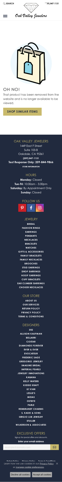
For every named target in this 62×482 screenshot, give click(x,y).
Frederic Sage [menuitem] (31, 357)
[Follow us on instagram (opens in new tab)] (40, 208)
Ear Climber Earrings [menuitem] (31, 283)
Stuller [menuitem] (31, 420)
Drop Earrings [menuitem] (31, 271)
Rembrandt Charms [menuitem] (31, 409)
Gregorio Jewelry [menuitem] (31, 361)
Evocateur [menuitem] (31, 353)
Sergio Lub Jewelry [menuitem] (31, 416)
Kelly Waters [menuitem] (31, 381)
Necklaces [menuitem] (31, 239)
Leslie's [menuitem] (31, 393)
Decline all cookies (20, 474)
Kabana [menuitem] (31, 377)
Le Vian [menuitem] (31, 389)
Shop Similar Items (22, 111)
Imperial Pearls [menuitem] (31, 369)
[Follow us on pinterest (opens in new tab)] (22, 208)
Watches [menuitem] (31, 247)
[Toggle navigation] (5, 16)
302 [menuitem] (31, 329)
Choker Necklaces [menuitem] (31, 287)
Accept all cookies (42, 474)
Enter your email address (31, 441)
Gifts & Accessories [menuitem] (31, 251)
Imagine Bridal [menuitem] (30, 365)
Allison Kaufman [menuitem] (31, 333)
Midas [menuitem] (31, 397)
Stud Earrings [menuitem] (31, 267)
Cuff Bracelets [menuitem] (31, 279)
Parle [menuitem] (31, 405)
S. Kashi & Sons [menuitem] (31, 413)
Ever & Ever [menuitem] (31, 349)
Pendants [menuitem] (31, 235)
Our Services (31, 304)
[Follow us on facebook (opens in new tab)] (31, 208)
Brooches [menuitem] (30, 263)
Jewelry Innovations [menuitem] (31, 373)
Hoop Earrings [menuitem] (31, 275)
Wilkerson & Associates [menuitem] (31, 424)
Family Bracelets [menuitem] (31, 255)
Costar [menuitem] (31, 341)
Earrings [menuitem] (31, 231)
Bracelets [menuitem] (31, 243)
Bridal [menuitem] (31, 224)
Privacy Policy (31, 312)
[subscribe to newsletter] (54, 447)
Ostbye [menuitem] (31, 401)
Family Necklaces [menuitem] (31, 259)
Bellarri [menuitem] (31, 337)
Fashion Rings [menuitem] (31, 228)
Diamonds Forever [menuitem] (31, 345)
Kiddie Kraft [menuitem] (31, 385)
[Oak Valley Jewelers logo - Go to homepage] (31, 10)
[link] (51, 3)
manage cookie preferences (30, 467)
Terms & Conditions (31, 316)
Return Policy (31, 308)
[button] (8, 3)
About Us (31, 300)
